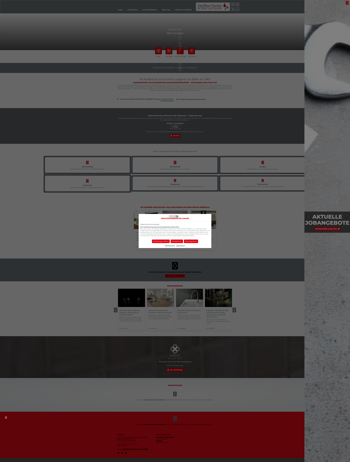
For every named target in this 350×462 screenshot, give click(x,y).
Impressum (180, 246)
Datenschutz (170, 246)
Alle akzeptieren (191, 241)
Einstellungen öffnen (161, 241)
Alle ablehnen (177, 241)
